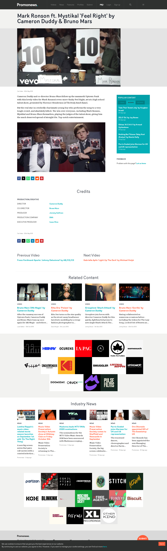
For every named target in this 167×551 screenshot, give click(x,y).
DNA (51, 217)
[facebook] (19, 178)
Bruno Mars (54, 208)
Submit (90, 4)
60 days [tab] (140, 102)
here (105, 546)
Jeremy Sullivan (56, 212)
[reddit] (37, 178)
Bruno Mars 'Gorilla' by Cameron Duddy (131, 309)
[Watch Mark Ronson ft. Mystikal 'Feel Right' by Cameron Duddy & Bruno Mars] (69, 57)
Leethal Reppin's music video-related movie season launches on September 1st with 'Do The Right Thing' (26, 434)
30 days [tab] (131, 102)
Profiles (80, 4)
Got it (162, 544)
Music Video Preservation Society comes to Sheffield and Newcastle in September (98, 432)
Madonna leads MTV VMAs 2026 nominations (72, 427)
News (61, 4)
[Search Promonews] (130, 4)
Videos (53, 4)
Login (109, 4)
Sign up (117, 4)
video (19, 304)
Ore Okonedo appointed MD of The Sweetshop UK (140, 430)
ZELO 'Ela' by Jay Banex (128, 117)
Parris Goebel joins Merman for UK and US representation (133, 145)
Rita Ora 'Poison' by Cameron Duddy (61, 309)
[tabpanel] (133, 128)
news (19, 423)
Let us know (141, 163)
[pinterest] (42, 178)
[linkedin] (32, 178)
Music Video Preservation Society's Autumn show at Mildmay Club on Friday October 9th (46, 432)
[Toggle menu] (143, 4)
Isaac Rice (53, 222)
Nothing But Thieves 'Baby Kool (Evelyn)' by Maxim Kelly (131, 135)
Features (70, 4)
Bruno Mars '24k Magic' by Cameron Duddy (31, 309)
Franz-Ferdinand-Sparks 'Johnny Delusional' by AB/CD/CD (45, 260)
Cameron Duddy (56, 203)
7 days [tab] (122, 102)
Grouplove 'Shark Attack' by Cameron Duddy (100, 309)
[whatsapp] (28, 178)
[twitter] (23, 178)
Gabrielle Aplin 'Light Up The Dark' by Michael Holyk (109, 260)
